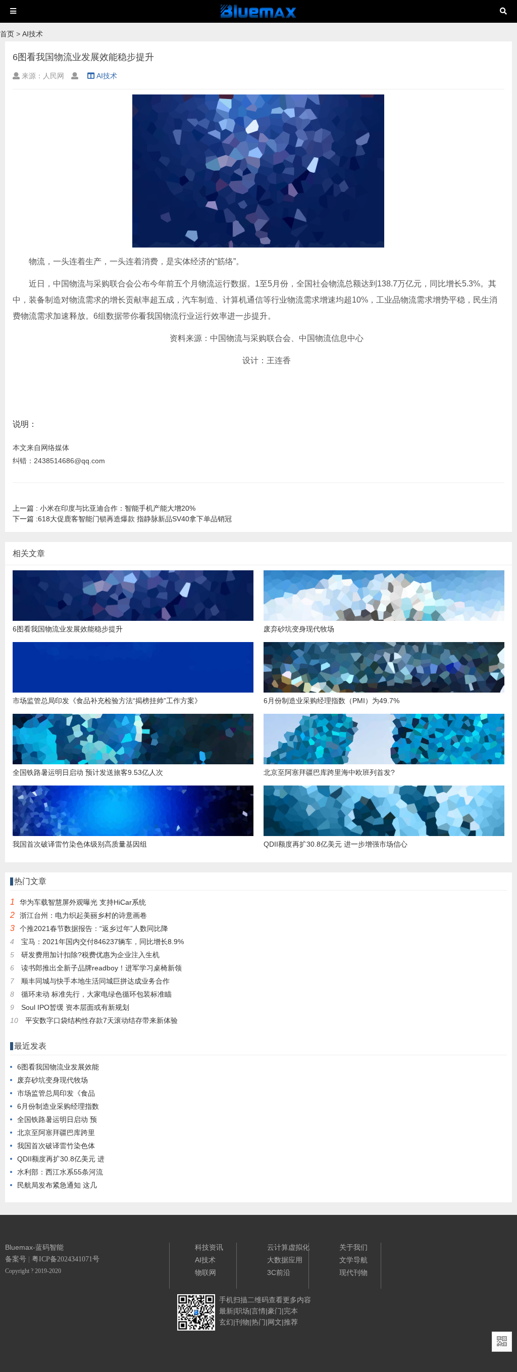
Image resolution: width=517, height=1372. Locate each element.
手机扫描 (233, 1300)
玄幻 (226, 1322)
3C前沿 (278, 1272)
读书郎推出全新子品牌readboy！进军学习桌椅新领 (101, 968)
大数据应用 (284, 1260)
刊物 (242, 1322)
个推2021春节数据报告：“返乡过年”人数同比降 (94, 928)
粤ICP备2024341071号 (65, 1259)
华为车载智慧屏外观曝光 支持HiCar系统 (83, 902)
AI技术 (32, 34)
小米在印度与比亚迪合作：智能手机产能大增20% (104, 508)
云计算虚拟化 (288, 1247)
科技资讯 (209, 1247)
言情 (258, 1311)
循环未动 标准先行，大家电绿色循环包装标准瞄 (96, 994)
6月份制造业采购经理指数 (58, 1106)
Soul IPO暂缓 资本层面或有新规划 (75, 1007)
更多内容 (297, 1300)
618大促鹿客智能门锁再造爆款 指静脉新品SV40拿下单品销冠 (122, 519)
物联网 (205, 1272)
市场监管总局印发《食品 (56, 1093)
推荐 (291, 1322)
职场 (242, 1311)
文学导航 (353, 1260)
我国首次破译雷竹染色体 (56, 1146)
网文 (275, 1322)
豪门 (275, 1311)
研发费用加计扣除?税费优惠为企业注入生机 (90, 955)
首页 (7, 34)
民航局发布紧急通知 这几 (57, 1185)
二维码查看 (265, 1300)
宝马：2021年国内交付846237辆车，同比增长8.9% (102, 942)
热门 (258, 1322)
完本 (291, 1311)
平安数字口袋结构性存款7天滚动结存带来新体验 (101, 1020)
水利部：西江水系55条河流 (60, 1172)
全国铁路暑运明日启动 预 (57, 1119)
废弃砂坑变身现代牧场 (52, 1080)
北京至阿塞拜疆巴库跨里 (56, 1133)
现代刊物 (353, 1272)
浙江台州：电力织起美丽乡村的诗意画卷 (83, 915)
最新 (226, 1311)
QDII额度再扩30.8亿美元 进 (61, 1159)
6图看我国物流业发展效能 (58, 1067)
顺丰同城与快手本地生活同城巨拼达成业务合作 (95, 981)
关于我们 (353, 1247)
